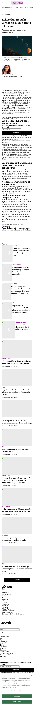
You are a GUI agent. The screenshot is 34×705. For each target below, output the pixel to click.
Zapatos (14, 284)
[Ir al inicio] (17, 586)
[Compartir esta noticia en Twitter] (13, 78)
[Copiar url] (6, 84)
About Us (5, 606)
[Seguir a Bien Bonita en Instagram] (11, 658)
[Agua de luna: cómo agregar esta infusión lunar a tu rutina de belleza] (12, 224)
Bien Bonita (5, 14)
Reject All (17, 696)
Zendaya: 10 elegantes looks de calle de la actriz (22, 327)
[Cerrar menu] (2, 626)
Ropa (3, 563)
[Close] (32, 676)
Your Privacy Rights (17, 691)
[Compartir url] (4, 88)
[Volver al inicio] (6, 621)
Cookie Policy (13, 687)
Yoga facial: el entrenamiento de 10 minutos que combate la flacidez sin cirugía (16, 392)
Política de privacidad (14, 137)
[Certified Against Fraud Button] (8, 615)
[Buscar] (2, 633)
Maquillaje (17, 245)
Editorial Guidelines (8, 610)
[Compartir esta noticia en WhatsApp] (4, 78)
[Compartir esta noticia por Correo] (17, 78)
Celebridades (7, 7)
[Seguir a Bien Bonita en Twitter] (6, 658)
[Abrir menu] (3, 3)
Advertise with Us (7, 612)
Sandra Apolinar (10, 75)
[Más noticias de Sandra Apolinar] (6, 66)
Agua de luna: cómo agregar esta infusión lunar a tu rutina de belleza (16, 229)
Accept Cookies (17, 701)
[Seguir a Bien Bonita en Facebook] (2, 658)
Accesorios (16, 264)
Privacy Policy (6, 609)
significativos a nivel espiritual (14, 94)
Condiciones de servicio (9, 139)
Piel (21, 7)
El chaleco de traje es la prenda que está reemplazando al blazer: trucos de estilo (17, 568)
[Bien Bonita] (17, 3)
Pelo (16, 7)
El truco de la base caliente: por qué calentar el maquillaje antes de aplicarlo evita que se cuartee (16, 480)
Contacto (5, 607)
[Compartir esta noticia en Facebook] (8, 78)
